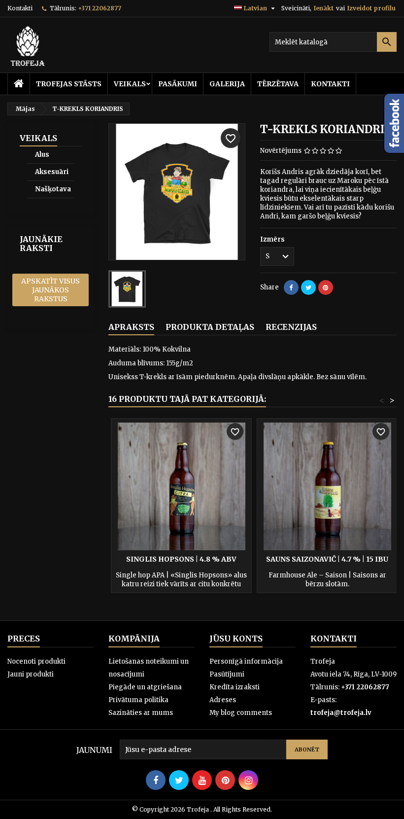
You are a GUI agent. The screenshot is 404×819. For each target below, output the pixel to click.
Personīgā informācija (246, 661)
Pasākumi (177, 83)
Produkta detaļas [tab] (210, 327)
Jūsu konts (236, 638)
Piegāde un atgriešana (145, 687)
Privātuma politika (138, 700)
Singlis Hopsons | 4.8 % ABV (181, 559)
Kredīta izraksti (234, 687)
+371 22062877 (99, 8)
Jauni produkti (30, 674)
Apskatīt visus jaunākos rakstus (50, 290)
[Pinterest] (325, 287)
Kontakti (20, 8)
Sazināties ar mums (140, 713)
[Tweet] (308, 287)
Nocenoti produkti (36, 661)
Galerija (227, 83)
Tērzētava (278, 83)
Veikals (130, 83)
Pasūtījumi (226, 674)
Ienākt (324, 8)
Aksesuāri (51, 172)
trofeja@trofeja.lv (340, 713)
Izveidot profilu (371, 8)
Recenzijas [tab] (291, 327)
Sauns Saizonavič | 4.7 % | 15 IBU (327, 559)
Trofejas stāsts (68, 83)
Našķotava (53, 189)
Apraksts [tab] (131, 327)
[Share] (291, 287)
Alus (42, 154)
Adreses (222, 700)
